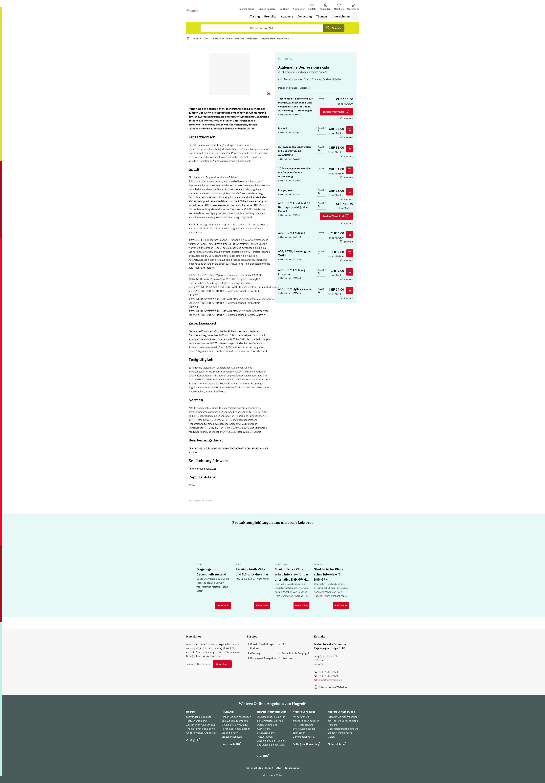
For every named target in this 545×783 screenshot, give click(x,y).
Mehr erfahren (336, 744)
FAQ (284, 644)
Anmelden (222, 664)
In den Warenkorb (334, 111)
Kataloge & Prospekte (263, 658)
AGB (279, 768)
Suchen (336, 28)
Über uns (287, 658)
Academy (287, 16)
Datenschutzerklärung (259, 768)
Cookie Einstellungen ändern (262, 646)
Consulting (304, 16)
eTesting (254, 16)
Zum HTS (262, 756)
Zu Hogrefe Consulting (306, 744)
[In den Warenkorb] (349, 130)
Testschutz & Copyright (295, 653)
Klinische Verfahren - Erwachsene (228, 38)
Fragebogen (252, 38)
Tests (207, 38)
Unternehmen (341, 16)
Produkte (270, 16)
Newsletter (299, 8)
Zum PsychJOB (231, 744)
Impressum (292, 768)
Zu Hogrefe (192, 740)
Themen (321, 16)
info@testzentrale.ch (330, 680)
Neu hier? (284, 8)
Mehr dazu (223, 605)
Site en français (267, 8)
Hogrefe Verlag (246, 8)
